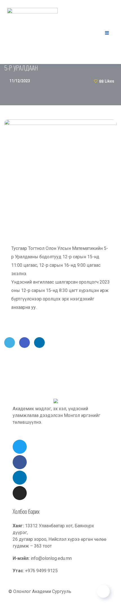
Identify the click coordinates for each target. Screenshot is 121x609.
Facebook (24, 342)
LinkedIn (39, 342)
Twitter (9, 342)
